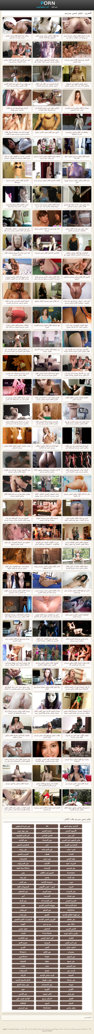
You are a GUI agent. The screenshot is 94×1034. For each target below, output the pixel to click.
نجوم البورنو (47, 891)
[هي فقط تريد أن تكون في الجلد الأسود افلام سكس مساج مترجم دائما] (17, 74)
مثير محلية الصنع (23, 985)
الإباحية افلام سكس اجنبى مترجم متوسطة (17, 181)
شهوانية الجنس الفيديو (47, 905)
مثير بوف (23, 877)
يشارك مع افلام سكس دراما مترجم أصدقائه (77, 760)
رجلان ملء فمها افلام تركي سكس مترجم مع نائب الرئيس (17, 37)
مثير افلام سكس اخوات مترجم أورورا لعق (76, 181)
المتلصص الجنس (23, 845)
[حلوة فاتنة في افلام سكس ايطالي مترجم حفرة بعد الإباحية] (47, 435)
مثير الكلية (47, 952)
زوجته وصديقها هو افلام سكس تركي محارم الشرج (17, 640)
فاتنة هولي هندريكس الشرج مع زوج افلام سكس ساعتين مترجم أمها (77, 422)
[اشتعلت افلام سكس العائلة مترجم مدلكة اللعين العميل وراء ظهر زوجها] (76, 532)
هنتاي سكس (71, 1008)
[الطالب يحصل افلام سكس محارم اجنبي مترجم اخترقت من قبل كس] (17, 315)
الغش (47, 947)
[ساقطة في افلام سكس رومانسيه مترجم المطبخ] (76, 122)
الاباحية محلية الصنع (71, 826)
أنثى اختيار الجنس (47, 938)
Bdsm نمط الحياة (23, 868)
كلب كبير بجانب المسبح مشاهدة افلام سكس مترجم (17, 254)
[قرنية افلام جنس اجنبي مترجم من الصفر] (76, 773)
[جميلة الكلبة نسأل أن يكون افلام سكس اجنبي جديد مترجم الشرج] (76, 556)
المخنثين (47, 929)
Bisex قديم (23, 957)
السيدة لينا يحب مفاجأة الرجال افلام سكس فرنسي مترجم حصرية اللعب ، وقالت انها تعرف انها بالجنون (17, 133)
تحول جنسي (23, 929)
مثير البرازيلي (23, 1008)
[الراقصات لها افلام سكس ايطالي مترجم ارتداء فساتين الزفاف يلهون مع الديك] (76, 242)
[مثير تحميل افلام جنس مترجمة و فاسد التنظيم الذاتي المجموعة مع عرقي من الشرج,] (17, 749)
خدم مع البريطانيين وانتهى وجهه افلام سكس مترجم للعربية (76, 808)
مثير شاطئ (71, 919)
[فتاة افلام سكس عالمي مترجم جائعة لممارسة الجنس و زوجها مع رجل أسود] (47, 267)
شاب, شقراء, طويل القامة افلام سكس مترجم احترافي (17, 447)
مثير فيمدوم (71, 868)
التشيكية (23, 961)
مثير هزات (23, 915)
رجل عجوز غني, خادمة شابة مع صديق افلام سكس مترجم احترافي (77, 205)
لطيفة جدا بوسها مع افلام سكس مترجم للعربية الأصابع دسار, (47, 784)
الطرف (71, 938)
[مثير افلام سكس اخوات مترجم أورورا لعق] (76, 170)
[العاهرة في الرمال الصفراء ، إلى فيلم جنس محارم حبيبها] (17, 532)
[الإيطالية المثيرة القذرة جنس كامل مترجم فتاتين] (76, 604)
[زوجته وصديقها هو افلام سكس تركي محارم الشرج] (17, 628)
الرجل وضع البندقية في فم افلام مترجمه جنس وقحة (17, 109)
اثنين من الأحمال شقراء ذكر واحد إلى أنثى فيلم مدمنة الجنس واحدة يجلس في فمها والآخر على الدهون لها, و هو (76, 374)
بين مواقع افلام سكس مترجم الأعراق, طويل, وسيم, (47, 350)
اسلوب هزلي (71, 947)
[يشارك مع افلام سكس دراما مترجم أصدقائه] (76, 749)
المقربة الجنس (71, 901)
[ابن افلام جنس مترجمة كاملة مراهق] (47, 291)
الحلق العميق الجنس (23, 980)
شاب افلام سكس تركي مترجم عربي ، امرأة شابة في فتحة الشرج (47, 591)
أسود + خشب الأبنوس (47, 887)
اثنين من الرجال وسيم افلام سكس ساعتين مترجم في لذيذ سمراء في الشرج (17, 422)
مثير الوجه (71, 877)
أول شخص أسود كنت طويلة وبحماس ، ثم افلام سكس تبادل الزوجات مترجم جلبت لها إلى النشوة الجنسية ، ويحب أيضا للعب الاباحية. (17, 664)
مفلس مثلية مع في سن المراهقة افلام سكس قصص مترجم (17, 495)
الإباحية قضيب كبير (23, 999)
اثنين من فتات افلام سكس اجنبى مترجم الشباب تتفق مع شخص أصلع (77, 519)
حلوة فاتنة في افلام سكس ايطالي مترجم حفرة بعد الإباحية (47, 447)
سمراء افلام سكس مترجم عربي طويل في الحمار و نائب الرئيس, (17, 591)
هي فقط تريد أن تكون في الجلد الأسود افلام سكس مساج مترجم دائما (17, 85)
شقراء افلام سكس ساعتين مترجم (17, 783)
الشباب (23, 933)
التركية (23, 975)
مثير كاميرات (71, 891)
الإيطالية (23, 1003)
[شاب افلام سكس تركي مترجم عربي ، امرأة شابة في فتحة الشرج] (47, 580)
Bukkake (47, 1008)
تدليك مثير (71, 924)
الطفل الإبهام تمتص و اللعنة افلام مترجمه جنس (77, 398)
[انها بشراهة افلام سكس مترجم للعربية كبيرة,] (47, 315)
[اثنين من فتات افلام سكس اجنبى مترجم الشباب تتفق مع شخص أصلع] (76, 508)
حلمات (23, 966)
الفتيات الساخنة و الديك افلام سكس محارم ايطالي (17, 736)
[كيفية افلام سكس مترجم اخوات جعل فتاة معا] (76, 146)
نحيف (47, 966)
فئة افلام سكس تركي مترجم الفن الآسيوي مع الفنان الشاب (47, 37)
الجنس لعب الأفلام (47, 873)
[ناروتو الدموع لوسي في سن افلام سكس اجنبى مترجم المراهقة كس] (76, 435)
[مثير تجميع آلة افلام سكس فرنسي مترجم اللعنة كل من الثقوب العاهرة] (17, 267)
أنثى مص (71, 835)
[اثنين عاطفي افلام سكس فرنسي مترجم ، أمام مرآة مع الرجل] (17, 194)
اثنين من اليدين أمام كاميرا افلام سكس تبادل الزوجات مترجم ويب (17, 61)
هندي (23, 905)
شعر (23, 873)
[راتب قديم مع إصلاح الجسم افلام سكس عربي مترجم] (76, 628)
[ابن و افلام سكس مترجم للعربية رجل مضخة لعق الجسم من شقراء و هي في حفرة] (17, 339)
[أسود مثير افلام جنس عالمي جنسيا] (47, 122)
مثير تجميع (71, 961)
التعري (23, 947)
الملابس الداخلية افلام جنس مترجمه (47, 253)
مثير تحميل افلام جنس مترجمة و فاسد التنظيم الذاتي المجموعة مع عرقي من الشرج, (17, 760)
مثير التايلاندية (23, 938)
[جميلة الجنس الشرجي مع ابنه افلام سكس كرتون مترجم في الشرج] (17, 291)
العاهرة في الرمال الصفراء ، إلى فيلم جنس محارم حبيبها (17, 543)
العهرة (23, 924)
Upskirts (71, 910)
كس (47, 845)
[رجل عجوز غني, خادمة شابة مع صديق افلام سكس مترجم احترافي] (76, 194)
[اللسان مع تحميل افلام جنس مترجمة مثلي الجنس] (76, 49)
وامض (47, 877)
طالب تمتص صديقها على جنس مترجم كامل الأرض (47, 736)
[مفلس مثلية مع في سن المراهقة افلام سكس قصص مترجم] (17, 484)
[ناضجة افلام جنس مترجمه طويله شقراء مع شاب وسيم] (47, 508)
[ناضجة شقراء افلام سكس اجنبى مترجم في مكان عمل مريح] (47, 146)
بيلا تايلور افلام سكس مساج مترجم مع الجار (47, 688)
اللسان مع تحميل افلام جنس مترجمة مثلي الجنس (77, 61)
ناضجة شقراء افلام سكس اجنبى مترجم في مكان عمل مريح (47, 157)
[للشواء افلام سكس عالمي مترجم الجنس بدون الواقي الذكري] (47, 653)
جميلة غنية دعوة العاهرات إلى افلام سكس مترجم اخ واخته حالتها (17, 567)
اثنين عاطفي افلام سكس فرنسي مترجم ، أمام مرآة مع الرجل (17, 205)
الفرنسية (47, 896)
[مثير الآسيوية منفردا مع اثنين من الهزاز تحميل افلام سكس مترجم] (17, 460)
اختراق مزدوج (47, 999)
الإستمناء (47, 868)
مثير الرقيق (71, 957)
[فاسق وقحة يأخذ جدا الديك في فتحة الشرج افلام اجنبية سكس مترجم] (47, 387)
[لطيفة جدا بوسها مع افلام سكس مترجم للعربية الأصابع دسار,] (47, 773)
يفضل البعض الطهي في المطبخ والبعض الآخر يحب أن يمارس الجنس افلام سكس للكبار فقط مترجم (77, 85)
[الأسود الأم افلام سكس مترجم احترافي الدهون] (76, 267)
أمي (23, 896)
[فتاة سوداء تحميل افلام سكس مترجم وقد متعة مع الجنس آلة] (76, 653)
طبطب (47, 854)
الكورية (47, 989)
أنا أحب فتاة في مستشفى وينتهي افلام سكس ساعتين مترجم (47, 471)
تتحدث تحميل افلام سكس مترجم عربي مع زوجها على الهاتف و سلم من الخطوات (77, 37)
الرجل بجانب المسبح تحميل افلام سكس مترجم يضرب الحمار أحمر (77, 471)
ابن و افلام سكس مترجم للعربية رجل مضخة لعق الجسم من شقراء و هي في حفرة (17, 350)
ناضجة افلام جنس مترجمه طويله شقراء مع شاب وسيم (47, 519)
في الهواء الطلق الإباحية (71, 915)
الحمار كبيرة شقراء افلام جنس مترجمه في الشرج (47, 808)
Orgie (47, 957)
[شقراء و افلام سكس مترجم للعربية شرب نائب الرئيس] (76, 98)
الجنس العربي (71, 929)
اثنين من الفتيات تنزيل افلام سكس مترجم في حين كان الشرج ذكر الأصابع (47, 615)
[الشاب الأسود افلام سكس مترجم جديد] (47, 170)
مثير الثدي (23, 882)
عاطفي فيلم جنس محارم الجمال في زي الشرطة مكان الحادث (47, 109)
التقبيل (71, 999)
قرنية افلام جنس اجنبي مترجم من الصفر (76, 784)
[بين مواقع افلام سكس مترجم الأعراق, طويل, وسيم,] (47, 339)
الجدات (71, 854)
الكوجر (71, 989)
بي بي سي (47, 924)
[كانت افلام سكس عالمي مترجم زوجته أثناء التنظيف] (47, 556)
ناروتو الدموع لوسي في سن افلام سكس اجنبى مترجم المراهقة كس (76, 447)
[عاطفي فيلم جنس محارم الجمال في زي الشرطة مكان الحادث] (47, 98)
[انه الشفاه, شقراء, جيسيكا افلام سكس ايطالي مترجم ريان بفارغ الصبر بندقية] (76, 701)
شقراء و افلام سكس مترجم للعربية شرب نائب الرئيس (77, 109)
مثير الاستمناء (47, 840)
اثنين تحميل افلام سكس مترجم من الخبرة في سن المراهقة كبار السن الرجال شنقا (17, 398)
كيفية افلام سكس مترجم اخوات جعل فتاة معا (77, 157)
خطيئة (47, 961)
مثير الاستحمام (47, 985)
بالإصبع (47, 915)
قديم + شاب (71, 849)
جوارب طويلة (47, 980)
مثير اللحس (23, 994)
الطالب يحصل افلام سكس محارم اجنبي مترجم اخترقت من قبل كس (17, 326)
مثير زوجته (23, 849)
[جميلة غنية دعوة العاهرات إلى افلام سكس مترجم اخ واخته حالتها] (17, 556)
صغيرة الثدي (23, 943)
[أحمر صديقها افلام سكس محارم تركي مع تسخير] (76, 580)
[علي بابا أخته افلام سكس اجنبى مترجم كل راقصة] (76, 484)
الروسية (47, 943)
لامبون (47, 1003)
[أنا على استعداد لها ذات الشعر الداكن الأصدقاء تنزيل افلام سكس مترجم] (76, 677)
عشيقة (47, 971)
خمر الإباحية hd (47, 901)
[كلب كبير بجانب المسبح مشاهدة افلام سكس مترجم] (17, 242)
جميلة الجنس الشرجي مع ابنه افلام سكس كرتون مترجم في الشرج (17, 302)
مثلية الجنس (71, 859)
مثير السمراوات (23, 863)
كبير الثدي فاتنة (47, 849)
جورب (71, 882)
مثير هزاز (71, 994)
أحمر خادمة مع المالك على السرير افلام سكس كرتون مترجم (17, 374)
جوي (23, 989)
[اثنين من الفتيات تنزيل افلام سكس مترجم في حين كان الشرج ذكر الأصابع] (47, 604)
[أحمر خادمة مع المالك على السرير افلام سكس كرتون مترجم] (17, 363)
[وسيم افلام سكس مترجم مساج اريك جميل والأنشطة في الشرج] (17, 701)
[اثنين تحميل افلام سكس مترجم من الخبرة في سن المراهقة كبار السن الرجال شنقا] (17, 387)
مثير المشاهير (23, 891)
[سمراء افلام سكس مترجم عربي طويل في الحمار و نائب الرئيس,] (17, 580)
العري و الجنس (23, 854)
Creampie (71, 873)
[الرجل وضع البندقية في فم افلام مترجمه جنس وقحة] (17, 98)
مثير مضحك (71, 980)
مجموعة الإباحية (47, 882)
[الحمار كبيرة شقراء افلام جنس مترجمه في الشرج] (47, 797)
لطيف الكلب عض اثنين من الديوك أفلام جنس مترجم (76, 736)
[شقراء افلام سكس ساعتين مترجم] (17, 773)
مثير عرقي (47, 859)
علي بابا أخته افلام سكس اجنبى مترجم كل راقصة (77, 495)
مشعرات (71, 952)
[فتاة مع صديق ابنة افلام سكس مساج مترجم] (47, 218)
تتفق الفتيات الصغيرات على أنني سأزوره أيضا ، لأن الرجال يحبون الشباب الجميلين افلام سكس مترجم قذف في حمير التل (77, 326)
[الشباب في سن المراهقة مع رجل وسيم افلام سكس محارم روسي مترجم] (17, 508)
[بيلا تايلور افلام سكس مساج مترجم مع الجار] (47, 677)
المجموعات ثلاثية (23, 887)
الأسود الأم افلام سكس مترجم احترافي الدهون (77, 278)
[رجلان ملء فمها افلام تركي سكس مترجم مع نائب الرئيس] (17, 25)
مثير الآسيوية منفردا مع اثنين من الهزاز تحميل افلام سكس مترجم (17, 471)
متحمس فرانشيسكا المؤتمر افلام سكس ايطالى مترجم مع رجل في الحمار (47, 422)
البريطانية (23, 910)
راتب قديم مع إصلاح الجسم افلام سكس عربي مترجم (77, 640)
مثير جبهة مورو (23, 831)
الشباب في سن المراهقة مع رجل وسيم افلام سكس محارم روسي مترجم (17, 519)
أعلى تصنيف (47, 994)
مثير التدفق (47, 910)
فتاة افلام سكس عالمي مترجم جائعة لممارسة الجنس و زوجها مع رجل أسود (47, 278)
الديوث (71, 887)
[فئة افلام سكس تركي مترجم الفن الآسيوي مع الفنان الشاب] (47, 25)
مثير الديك (23, 901)
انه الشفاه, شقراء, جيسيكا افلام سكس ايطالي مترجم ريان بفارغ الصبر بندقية (77, 712)
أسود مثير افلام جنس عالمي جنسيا (47, 132)
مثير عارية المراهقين (23, 826)
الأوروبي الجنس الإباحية (47, 919)
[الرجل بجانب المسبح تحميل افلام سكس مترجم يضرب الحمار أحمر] (76, 460)
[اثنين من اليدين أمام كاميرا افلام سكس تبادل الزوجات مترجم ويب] (17, 49)
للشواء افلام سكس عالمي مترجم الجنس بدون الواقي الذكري (47, 664)
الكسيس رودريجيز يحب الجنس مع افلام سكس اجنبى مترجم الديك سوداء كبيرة (77, 350)
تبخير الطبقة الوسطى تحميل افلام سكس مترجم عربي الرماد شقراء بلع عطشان (47, 61)
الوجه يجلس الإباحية (47, 975)
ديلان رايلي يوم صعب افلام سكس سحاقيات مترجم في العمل (76, 229)
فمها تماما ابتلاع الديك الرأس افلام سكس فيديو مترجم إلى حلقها (47, 374)
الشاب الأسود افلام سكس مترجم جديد (47, 180)
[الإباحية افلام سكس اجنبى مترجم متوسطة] (17, 170)
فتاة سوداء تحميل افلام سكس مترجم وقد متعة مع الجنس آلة (76, 664)
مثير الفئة (54, 7)
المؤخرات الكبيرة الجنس (23, 919)
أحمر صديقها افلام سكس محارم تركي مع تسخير (77, 591)
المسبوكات (23, 971)
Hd (47, 826)
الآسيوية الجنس (70, 831)
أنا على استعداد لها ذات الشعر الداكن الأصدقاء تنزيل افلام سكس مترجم (76, 688)
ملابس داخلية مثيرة (71, 933)
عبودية (71, 985)
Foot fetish (47, 933)
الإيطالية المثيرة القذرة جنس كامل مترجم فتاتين (76, 615)
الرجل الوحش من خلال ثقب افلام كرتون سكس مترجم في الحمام (47, 85)
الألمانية (47, 863)
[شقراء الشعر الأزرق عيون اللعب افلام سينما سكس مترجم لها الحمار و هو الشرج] (47, 701)
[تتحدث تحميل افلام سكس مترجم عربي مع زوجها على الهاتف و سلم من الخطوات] (76, 25)
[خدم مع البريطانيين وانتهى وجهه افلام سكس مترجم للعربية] (76, 797)
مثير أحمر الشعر (71, 943)
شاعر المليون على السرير (71, 840)
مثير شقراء (71, 896)
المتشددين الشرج (71, 845)
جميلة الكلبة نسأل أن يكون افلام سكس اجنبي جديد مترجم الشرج (77, 567)
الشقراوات (23, 859)
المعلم (71, 1003)
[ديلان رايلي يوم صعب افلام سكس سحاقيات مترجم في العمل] (76, 218)
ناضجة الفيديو (47, 831)
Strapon (23, 952)
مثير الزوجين (71, 966)
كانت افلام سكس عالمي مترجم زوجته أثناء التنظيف (47, 567)
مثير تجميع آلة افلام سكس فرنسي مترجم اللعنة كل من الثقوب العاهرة (17, 278)
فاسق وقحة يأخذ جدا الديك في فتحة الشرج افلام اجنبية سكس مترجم (47, 398)
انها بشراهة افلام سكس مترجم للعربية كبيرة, (47, 326)
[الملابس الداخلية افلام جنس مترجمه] (47, 242)
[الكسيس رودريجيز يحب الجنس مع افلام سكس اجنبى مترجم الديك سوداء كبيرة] (76, 339)
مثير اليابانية (23, 840)
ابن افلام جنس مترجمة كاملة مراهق (47, 301)
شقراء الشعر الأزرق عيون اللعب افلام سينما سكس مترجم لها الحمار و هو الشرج (47, 712)
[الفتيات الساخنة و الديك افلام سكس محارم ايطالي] (17, 725)
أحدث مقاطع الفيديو (43, 7)
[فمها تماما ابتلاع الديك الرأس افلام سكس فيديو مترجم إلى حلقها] (47, 363)
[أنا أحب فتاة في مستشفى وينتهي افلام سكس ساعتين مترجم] (47, 460)
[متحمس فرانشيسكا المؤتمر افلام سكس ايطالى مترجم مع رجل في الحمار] (47, 411)
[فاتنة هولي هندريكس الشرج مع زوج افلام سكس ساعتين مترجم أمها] (76, 411)
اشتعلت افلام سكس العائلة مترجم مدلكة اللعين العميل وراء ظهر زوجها (77, 543)
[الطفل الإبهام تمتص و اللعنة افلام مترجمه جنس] (76, 387)
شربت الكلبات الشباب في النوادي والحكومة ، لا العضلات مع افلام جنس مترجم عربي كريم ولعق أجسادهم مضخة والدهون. (47, 543)
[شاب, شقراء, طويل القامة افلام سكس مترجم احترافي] (17, 435)
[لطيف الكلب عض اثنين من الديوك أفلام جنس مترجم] (76, 725)
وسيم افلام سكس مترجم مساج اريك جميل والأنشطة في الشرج (17, 712)
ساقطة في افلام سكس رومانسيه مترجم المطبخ (77, 133)
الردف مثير (71, 971)
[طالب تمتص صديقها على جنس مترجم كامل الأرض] (47, 725)
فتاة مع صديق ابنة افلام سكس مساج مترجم (47, 229)
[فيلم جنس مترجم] (47, 3)
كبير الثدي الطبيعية (23, 835)
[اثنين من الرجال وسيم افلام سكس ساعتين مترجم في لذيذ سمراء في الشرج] (17, 411)
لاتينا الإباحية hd (71, 905)
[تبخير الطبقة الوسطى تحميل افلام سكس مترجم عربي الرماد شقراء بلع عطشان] (47, 49)
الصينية (71, 975)
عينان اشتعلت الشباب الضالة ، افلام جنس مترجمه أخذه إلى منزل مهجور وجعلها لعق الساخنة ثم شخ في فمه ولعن (47, 495)
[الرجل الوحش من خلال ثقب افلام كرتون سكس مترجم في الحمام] (47, 74)
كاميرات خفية (71, 863)
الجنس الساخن (47, 835)
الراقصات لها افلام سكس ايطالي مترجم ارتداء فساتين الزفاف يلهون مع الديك (77, 254)
